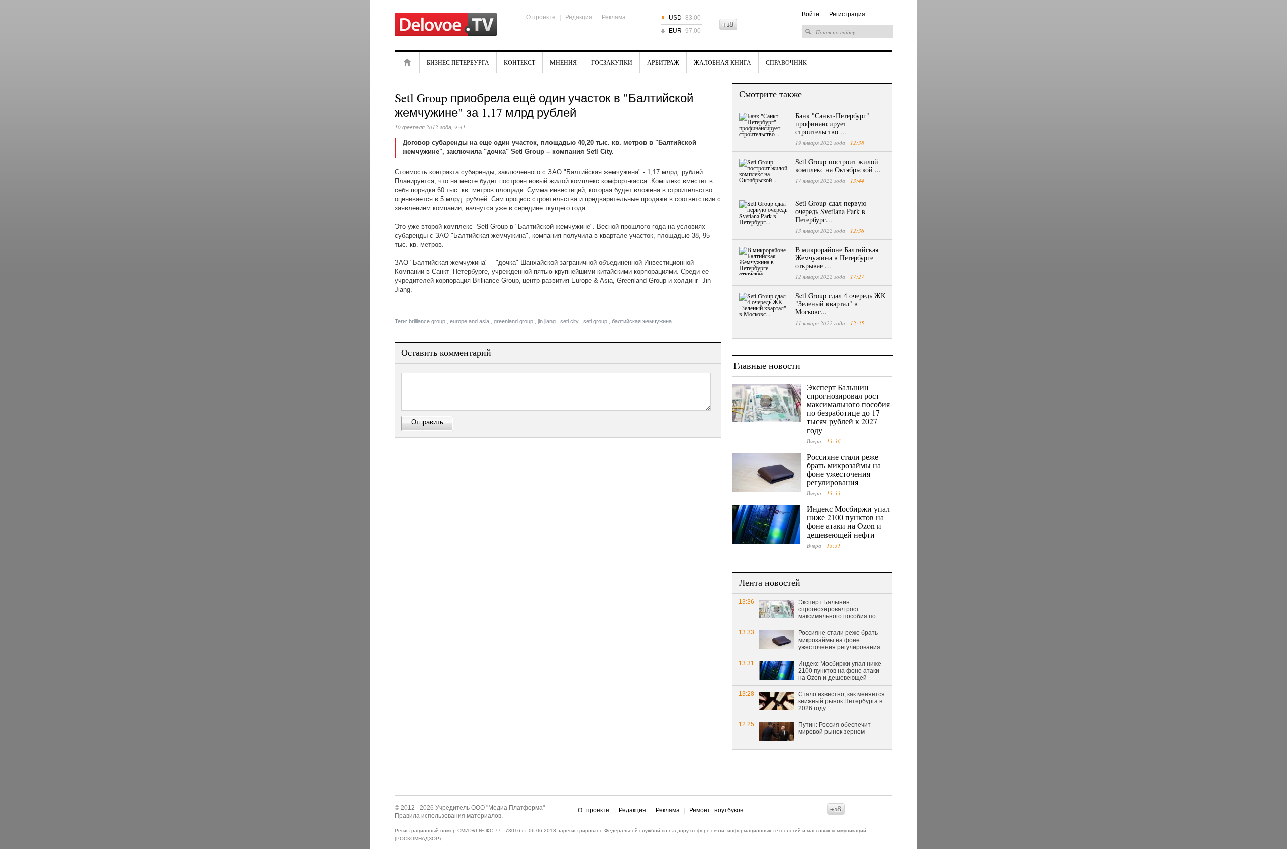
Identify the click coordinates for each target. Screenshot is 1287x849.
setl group (595, 321)
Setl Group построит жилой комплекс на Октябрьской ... (838, 165)
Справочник (786, 62)
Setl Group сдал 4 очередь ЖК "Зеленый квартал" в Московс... (840, 303)
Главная (407, 62)
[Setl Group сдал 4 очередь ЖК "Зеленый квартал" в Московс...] (764, 307)
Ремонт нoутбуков (716, 810)
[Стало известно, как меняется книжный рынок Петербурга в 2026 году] (776, 700)
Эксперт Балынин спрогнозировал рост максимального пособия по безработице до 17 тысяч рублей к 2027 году (848, 408)
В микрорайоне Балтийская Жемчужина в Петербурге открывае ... (836, 257)
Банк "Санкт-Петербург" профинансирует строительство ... (832, 123)
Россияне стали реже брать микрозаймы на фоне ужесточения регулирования (844, 469)
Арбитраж (663, 62)
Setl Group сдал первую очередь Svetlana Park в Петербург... (830, 211)
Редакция (578, 17)
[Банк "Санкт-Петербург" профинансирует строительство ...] (764, 127)
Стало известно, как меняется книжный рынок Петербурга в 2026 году (841, 701)
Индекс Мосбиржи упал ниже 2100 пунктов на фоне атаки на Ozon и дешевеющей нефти (848, 521)
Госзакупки (611, 62)
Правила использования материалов (448, 815)
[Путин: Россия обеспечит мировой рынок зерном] (776, 731)
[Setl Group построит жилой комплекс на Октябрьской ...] (764, 173)
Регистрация (847, 14)
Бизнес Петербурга (458, 62)
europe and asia (469, 321)
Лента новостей (769, 582)
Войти (810, 14)
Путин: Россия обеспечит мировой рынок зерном (834, 728)
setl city (569, 321)
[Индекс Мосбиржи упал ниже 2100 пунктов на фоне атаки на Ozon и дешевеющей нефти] (766, 524)
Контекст (519, 62)
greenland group (513, 321)
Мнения (563, 62)
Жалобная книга (722, 62)
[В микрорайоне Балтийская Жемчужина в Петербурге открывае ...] (764, 261)
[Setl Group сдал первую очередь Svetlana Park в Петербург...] (764, 214)
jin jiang (547, 321)
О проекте (541, 17)
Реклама (614, 17)
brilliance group (427, 321)
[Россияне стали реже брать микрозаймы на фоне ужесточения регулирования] (766, 472)
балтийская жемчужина (642, 321)
